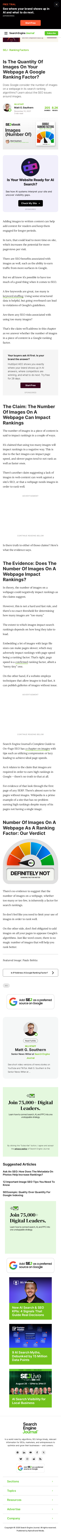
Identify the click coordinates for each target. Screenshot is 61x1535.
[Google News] (17, 1452)
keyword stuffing (13, 296)
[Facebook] (37, 1452)
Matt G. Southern (23, 107)
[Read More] (30, 1335)
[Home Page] (22, 33)
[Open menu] (6, 33)
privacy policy (21, 1149)
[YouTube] (30, 1452)
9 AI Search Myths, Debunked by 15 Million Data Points (29, 1356)
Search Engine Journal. (30, 1527)
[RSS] (40, 1459)
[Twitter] (43, 1452)
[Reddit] (33, 1459)
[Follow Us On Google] (30, 1001)
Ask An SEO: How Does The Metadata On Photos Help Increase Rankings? (28, 1173)
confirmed (21, 662)
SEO (6, 985)
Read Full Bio (30, 1041)
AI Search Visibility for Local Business (29, 1401)
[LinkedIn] (24, 1452)
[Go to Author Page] (7, 107)
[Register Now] (30, 1289)
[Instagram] (27, 1459)
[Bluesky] (20, 1459)
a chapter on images (37, 748)
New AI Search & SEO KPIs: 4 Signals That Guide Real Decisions (28, 1311)
